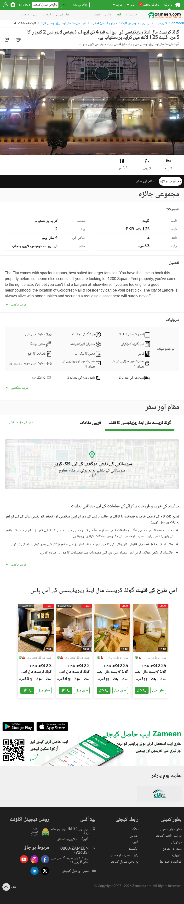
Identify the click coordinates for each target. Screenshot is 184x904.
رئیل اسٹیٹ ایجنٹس (123, 855)
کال (25, 690)
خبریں (134, 836)
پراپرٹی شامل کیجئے (124, 862)
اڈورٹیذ (176, 855)
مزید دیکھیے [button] (19, 388)
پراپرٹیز (168, 5)
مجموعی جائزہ (170, 181)
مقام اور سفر (145, 181)
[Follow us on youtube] (22, 863)
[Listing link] (36, 651)
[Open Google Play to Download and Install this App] (18, 730)
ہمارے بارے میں (171, 829)
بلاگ (135, 829)
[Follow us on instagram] (33, 863)
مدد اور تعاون (172, 849)
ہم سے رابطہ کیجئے (168, 836)
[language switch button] (24, 5)
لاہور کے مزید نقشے (21, 423)
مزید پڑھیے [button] (18, 305)
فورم (135, 842)
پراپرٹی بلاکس (149, 5)
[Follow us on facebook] (44, 863)
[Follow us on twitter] (44, 875)
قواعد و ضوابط (171, 862)
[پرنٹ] (18, 39)
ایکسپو (133, 849)
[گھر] (178, 4)
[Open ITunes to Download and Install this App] (51, 730)
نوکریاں (176, 842)
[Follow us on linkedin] (33, 875)
